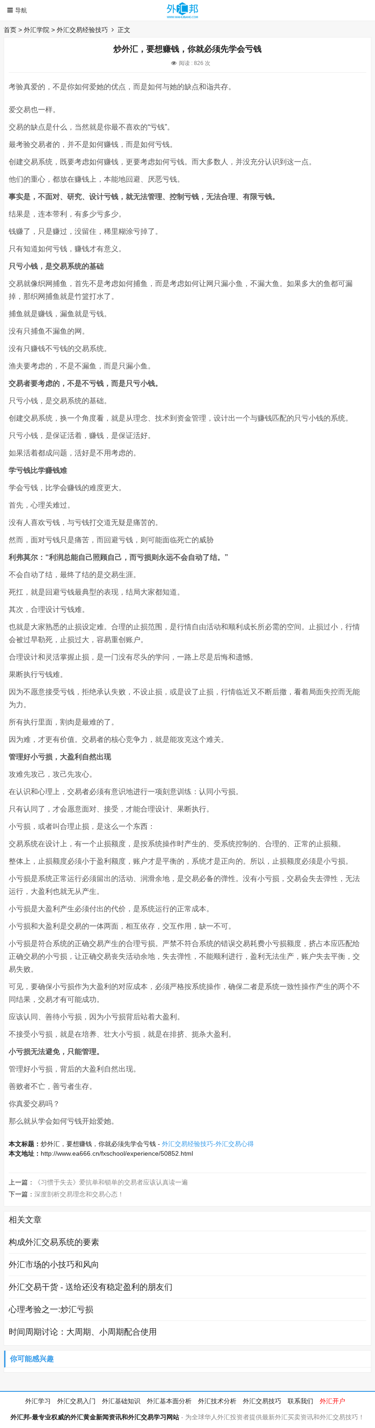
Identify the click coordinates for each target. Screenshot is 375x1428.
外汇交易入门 (76, 1401)
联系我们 (300, 1401)
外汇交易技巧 (262, 1401)
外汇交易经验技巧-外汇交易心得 (208, 1143)
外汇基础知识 (121, 1401)
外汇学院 (36, 29)
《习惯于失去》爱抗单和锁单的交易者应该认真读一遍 (111, 1182)
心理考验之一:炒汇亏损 (51, 1309)
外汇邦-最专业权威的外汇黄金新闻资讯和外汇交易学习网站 (95, 1417)
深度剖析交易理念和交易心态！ (79, 1194)
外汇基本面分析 (169, 1401)
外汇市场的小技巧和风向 (54, 1264)
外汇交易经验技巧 (82, 29)
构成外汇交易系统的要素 (54, 1242)
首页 (10, 29)
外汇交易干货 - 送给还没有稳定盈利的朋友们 (90, 1287)
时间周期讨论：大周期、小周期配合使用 (83, 1331)
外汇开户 (332, 1401)
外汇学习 (38, 1401)
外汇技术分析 (217, 1401)
